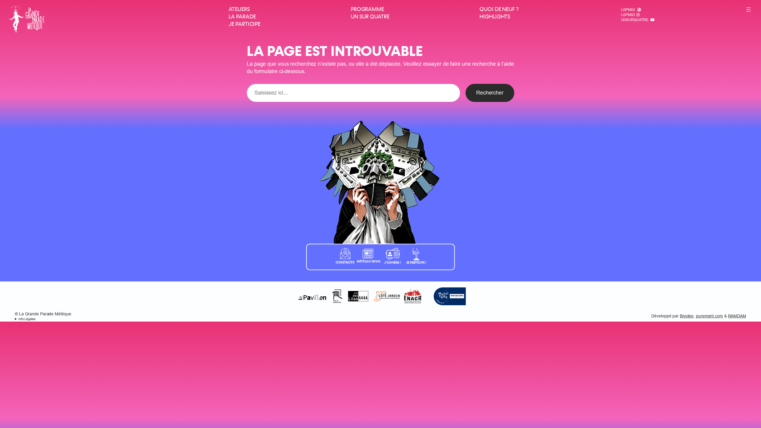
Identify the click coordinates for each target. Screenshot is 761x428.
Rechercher (490, 92)
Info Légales (27, 319)
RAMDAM (737, 316)
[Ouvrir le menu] (748, 9)
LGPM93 (628, 9)
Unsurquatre (634, 20)
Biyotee (687, 316)
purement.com (709, 316)
